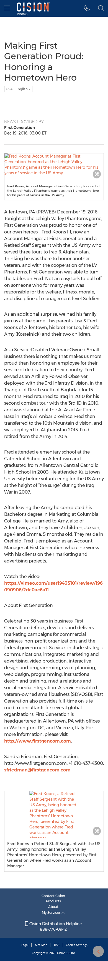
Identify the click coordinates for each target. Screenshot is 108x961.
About (53, 907)
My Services (51, 912)
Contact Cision (53, 896)
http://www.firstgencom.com (37, 741)
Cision (61, 953)
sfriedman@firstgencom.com (37, 770)
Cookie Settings (77, 945)
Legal (25, 945)
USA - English (17, 89)
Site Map (41, 945)
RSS (56, 945)
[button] (87, 8)
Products (53, 901)
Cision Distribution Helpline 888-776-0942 (55, 926)
